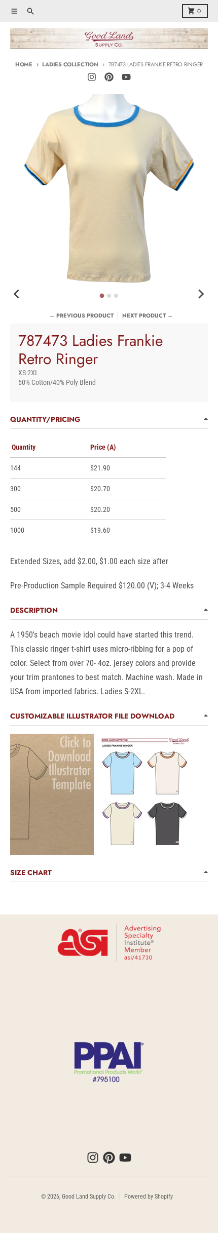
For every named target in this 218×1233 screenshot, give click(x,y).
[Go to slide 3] (116, 296)
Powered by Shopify (148, 1196)
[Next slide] (201, 294)
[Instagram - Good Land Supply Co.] (91, 77)
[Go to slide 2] (109, 296)
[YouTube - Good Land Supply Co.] (126, 77)
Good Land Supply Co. (89, 1196)
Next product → (147, 315)
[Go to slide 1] (102, 295)
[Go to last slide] (17, 294)
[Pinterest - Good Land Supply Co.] (109, 77)
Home (23, 64)
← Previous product (81, 315)
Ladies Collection (70, 64)
